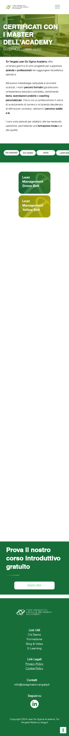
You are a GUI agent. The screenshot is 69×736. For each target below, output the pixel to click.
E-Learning (34, 648)
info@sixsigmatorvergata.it (31, 684)
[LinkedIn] (34, 704)
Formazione (34, 639)
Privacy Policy (34, 664)
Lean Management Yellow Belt (32, 205)
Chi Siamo (34, 634)
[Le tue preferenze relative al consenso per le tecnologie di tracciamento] (63, 730)
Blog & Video (34, 644)
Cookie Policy (34, 668)
